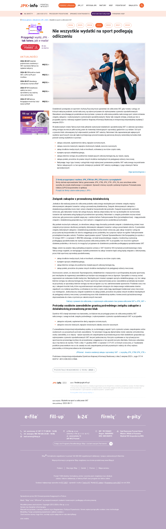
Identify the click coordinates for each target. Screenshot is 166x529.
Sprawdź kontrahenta (80, 14)
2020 (127, 25)
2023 (46, 20)
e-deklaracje (70, 479)
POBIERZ (29, 47)
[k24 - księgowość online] (83, 416)
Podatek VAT (121, 5)
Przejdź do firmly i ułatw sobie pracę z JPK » (73, 190)
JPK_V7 (80, 5)
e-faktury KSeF (81, 479)
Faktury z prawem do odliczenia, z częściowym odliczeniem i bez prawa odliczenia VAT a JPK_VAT (105, 301)
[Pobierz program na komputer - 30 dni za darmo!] (34, 28)
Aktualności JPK (38, 20)
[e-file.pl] (31, 416)
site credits (24, 519)
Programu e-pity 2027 (113, 483)
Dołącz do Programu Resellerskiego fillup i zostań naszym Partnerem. (80, 444)
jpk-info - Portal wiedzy (34, 5)
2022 (108, 25)
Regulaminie (58, 509)
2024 (89, 25)
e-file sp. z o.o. (63, 505)
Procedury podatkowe (58, 14)
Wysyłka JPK (91, 5)
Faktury (102, 5)
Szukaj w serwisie (141, 5)
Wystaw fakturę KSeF (101, 14)
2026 (70, 25)
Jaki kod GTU (42, 14)
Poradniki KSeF (118, 14)
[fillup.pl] (57, 417)
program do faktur (98, 479)
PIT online (99, 483)
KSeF (111, 5)
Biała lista (133, 5)
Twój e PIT (86, 483)
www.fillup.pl (109, 460)
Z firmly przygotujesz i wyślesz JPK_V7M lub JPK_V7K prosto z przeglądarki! (88, 180)
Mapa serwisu (104, 468)
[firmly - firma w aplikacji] (109, 417)
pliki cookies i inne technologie (107, 509)
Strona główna (27, 20)
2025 (80, 25)
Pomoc (92, 468)
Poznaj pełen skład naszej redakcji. (81, 392)
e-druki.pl (108, 476)
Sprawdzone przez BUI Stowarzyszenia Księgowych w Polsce (43, 496)
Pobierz (60, 468)
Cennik (83, 468)
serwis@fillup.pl (33, 437)
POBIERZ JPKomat (67, 5)
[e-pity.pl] (134, 417)
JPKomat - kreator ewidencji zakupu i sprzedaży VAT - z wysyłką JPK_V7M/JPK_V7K (110, 352)
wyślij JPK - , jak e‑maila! (35, 39)
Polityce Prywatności (72, 509)
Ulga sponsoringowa (136, 172)
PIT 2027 (64, 483)
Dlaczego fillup (71, 468)
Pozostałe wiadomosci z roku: (73, 370)
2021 (118, 25)
